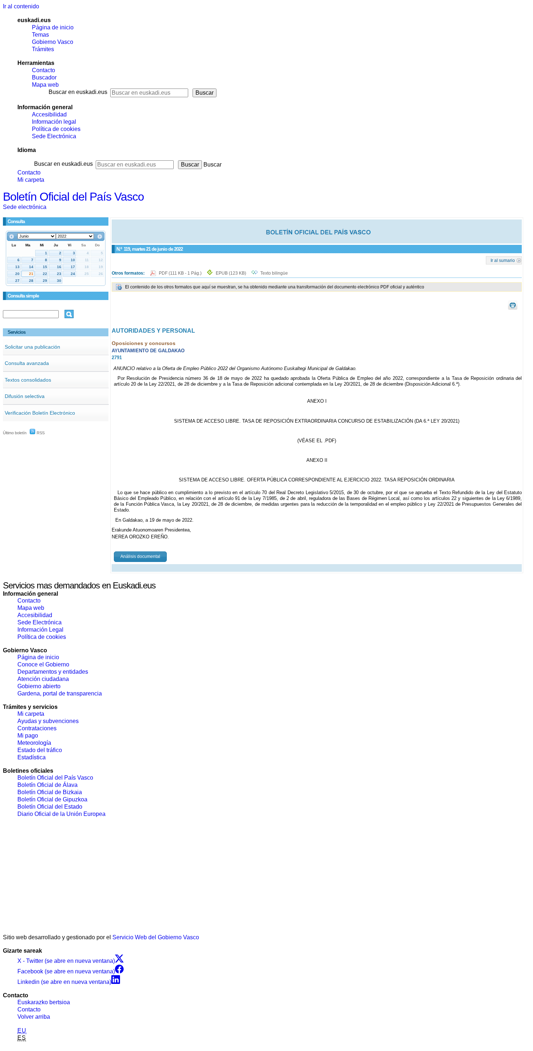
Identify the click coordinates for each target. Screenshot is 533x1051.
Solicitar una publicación (32, 347)
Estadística (31, 757)
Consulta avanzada (27, 363)
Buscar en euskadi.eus (78, 92)
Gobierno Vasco (52, 42)
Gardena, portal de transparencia (59, 693)
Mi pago (27, 735)
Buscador (44, 77)
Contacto (43, 70)
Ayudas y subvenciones (48, 721)
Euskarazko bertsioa (43, 1002)
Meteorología (34, 743)
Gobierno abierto (39, 686)
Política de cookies (56, 129)
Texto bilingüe (274, 273)
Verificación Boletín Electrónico (40, 413)
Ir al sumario (503, 260)
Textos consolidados (28, 380)
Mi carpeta (30, 180)
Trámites (43, 49)
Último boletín (14, 433)
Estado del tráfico (39, 750)
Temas (40, 35)
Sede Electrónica (54, 136)
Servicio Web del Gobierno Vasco (155, 937)
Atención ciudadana (43, 679)
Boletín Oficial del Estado (49, 807)
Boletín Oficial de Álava (47, 785)
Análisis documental (140, 556)
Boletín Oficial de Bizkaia (49, 792)
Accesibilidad (49, 114)
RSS (40, 433)
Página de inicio (53, 27)
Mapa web (45, 85)
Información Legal (40, 630)
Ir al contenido (21, 6)
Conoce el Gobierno (43, 664)
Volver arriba (33, 1017)
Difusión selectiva (25, 396)
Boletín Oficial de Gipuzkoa (52, 799)
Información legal (54, 122)
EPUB (231, 273)
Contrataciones (37, 728)
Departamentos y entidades (52, 672)
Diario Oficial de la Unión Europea (61, 814)
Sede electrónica (24, 207)
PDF (181, 273)
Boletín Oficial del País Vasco (73, 196)
